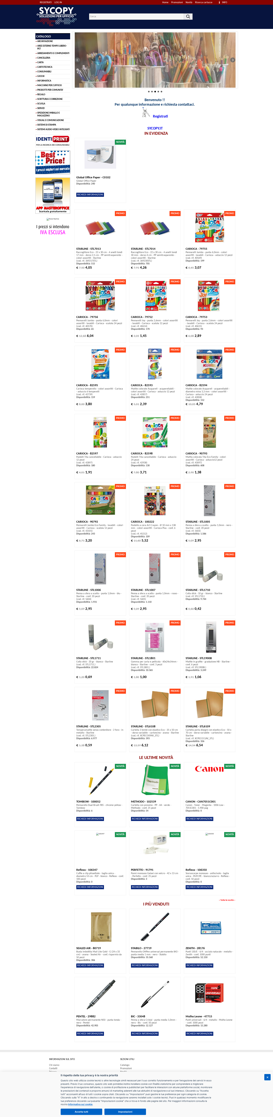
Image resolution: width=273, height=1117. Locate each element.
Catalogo (124, 1065)
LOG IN (58, 2)
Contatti (53, 1068)
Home (165, 2)
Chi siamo (54, 1065)
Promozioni (177, 2)
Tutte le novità (227, 900)
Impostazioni (125, 1111)
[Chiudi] (267, 1077)
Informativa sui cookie (80, 1104)
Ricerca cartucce (203, 2)
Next (232, 60)
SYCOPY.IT (155, 128)
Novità (189, 2)
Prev (77, 60)
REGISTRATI (46, 2)
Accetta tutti (81, 1111)
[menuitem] (205, 2)
